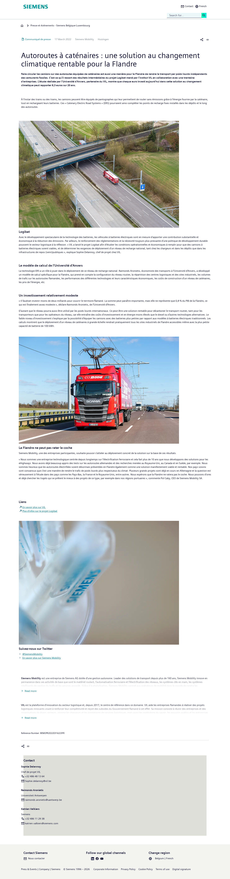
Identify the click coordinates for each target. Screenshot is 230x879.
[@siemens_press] (99, 582)
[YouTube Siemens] (102, 858)
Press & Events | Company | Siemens (40, 869)
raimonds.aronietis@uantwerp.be (43, 799)
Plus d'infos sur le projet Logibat (39, 511)
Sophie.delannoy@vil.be (38, 781)
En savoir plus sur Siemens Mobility (41, 657)
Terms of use (162, 869)
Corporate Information (105, 869)
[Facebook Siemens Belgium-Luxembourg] (97, 858)
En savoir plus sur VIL (34, 507)
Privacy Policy (128, 869)
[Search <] (203, 15)
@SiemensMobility (32, 654)
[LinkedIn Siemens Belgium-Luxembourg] (93, 858)
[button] (187, 6)
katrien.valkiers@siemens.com (41, 823)
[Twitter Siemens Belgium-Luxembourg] (88, 858)
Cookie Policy (145, 869)
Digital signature (181, 869)
